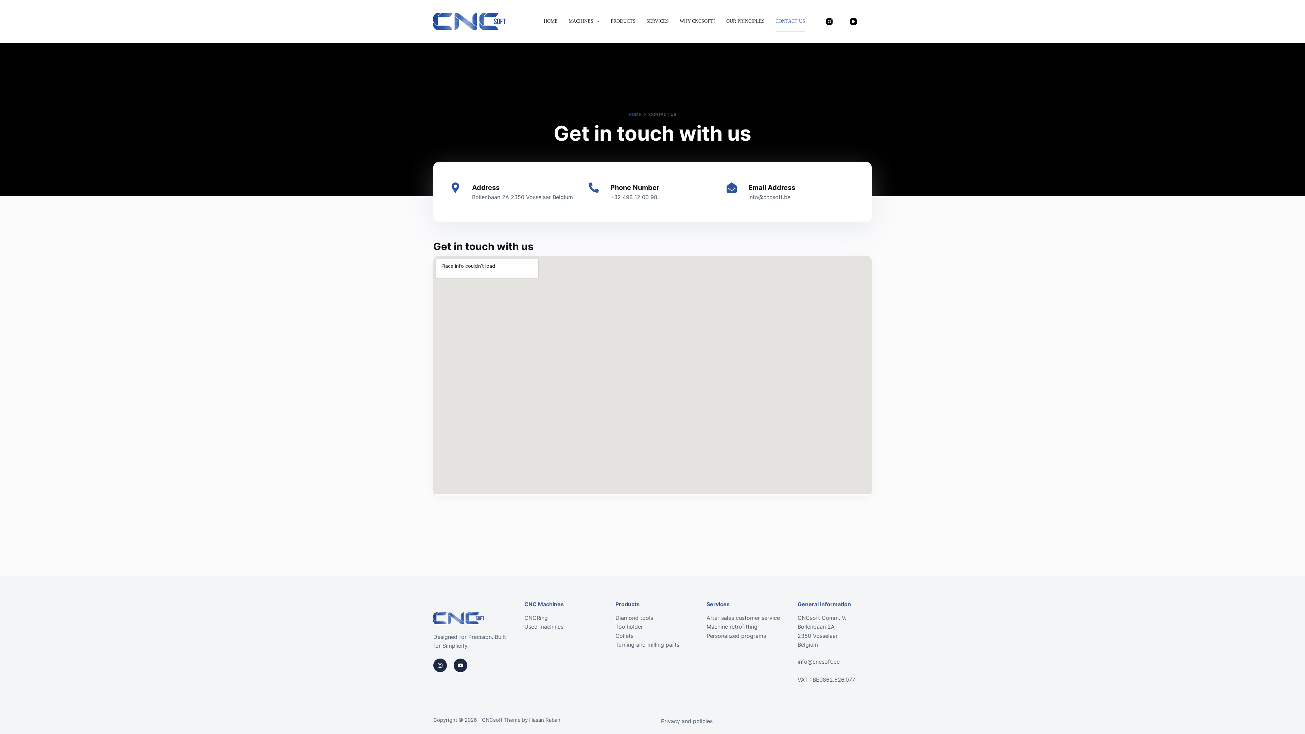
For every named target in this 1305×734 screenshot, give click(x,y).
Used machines (543, 626)
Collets (624, 635)
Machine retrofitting (732, 626)
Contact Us (790, 21)
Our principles (745, 21)
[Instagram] (829, 21)
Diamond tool (632, 617)
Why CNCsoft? (697, 21)
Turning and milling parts (647, 644)
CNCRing (536, 617)
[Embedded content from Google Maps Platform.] (652, 375)
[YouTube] (854, 21)
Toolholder (629, 626)
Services (657, 21)
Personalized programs (736, 635)
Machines (581, 21)
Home (551, 21)
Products (623, 21)
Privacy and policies (687, 721)
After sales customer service (743, 617)
